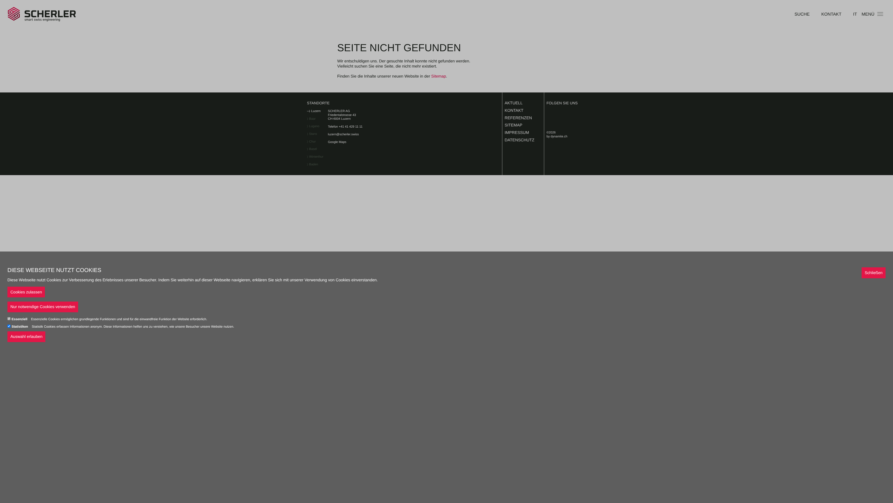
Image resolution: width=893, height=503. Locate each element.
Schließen (874, 272)
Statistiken (20, 326)
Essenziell (20, 319)
